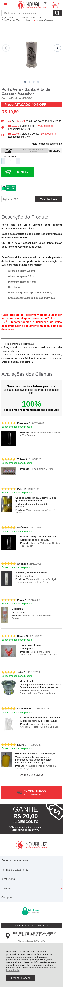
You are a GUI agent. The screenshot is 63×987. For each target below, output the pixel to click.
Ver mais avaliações (31, 774)
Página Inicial (8, 17)
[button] (25, 82)
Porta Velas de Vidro (11, 20)
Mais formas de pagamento (47, 143)
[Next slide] (57, 48)
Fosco (29, 20)
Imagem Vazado (45, 20)
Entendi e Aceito (21, 978)
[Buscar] (57, 13)
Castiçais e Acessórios (30, 17)
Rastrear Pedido (20, 860)
